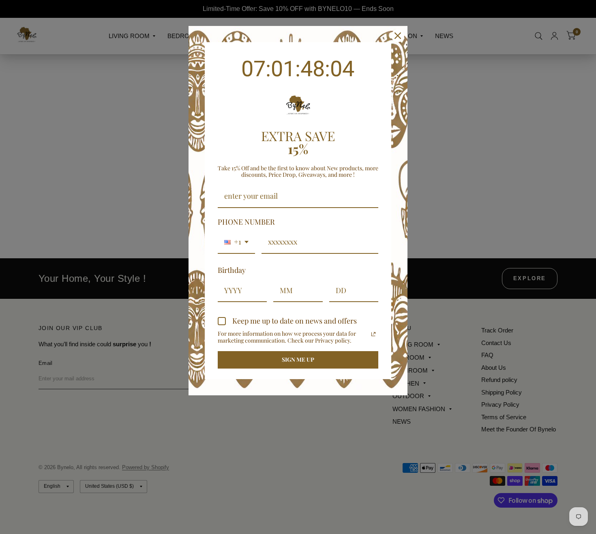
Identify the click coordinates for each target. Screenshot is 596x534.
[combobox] (236, 242)
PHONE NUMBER (246, 222)
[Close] (397, 35)
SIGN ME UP (298, 359)
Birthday (232, 270)
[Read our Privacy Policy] (373, 334)
